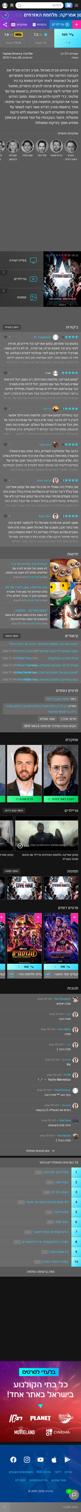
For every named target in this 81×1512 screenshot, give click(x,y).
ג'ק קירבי (62, 706)
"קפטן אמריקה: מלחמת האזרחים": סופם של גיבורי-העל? (43, 644)
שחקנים (19, 24)
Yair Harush (64, 1136)
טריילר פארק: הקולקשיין (63, 658)
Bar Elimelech (63, 999)
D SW (67, 1075)
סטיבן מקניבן (31, 706)
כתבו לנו (20, 1480)
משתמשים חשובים (21, 1472)
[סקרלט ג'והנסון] (13, 141)
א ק (69, 1014)
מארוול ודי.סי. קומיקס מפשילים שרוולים (53, 665)
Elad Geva (65, 1120)
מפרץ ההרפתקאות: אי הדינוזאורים (45, 1241)
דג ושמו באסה (59, 1251)
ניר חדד (47, 409)
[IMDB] (18, 35)
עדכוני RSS (44, 1472)
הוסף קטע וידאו (14, 810)
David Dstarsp (63, 1090)
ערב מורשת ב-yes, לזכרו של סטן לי (26, 587)
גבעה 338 (61, 1222)
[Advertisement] (40, 209)
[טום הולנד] (27, 141)
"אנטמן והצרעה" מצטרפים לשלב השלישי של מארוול (46, 672)
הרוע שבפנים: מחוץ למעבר (50, 1232)
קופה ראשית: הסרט (55, 1261)
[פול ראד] (42, 141)
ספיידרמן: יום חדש (56, 1172)
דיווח (58, 1472)
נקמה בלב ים (60, 1192)
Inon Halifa (64, 1029)
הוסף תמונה (11, 871)
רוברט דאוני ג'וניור (63, 799)
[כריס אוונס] (56, 141)
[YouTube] (40, 1459)
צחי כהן (67, 1060)
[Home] (68, 5)
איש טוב (66, 1105)
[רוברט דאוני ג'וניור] (71, 141)
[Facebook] (13, 1459)
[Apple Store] (54, 1459)
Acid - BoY (45, 516)
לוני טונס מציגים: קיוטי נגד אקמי (47, 1202)
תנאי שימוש (58, 1480)
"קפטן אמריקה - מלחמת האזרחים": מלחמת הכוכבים (29, 610)
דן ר (68, 1045)
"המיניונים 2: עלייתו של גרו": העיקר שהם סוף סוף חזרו (28, 564)
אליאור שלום (44, 481)
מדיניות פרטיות (38, 1480)
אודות (68, 1472)
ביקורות (40, 24)
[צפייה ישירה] (21, 253)
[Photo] (61, 887)
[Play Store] (67, 1459)
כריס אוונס (26, 799)
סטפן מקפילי (48, 706)
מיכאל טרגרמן (34, 577)
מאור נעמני (45, 445)
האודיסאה (61, 1182)
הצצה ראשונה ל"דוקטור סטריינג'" (58, 651)
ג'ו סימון (18, 706)
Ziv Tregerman (42, 337)
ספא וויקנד (61, 1212)
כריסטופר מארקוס (58, 712)
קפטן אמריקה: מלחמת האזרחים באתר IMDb (51, 679)
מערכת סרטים (25, 651)
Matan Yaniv (25, 658)
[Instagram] (26, 1459)
